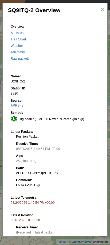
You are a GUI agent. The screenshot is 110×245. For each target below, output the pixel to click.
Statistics (17, 33)
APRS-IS (17, 105)
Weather (17, 46)
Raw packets (20, 59)
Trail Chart (18, 39)
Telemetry (18, 52)
